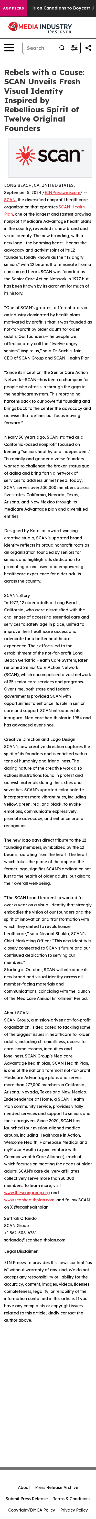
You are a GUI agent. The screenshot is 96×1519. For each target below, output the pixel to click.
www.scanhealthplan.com (29, 1199)
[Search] (62, 48)
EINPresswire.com (62, 192)
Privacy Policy (74, 1510)
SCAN (10, 199)
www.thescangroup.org (27, 1192)
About (24, 1487)
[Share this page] (88, 48)
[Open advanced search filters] (74, 48)
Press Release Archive (56, 1487)
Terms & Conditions (71, 1498)
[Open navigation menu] (9, 48)
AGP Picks (13, 8)
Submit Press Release (27, 1498)
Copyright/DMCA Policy (31, 1510)
